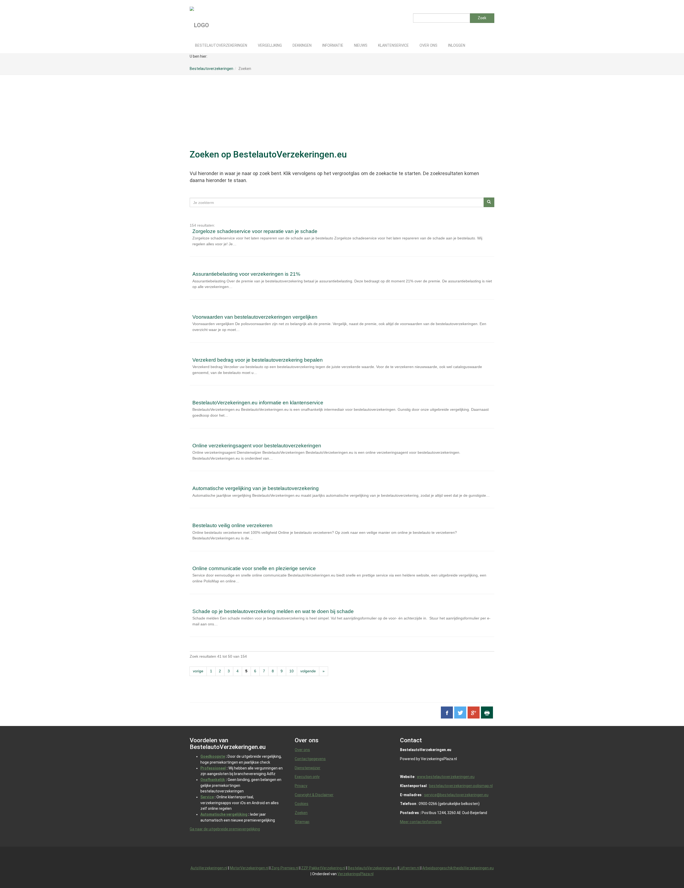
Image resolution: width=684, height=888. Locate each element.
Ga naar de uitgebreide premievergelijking (225, 829)
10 (291, 671)
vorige (198, 671)
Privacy (301, 786)
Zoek (482, 18)
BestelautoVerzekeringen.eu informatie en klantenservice (257, 402)
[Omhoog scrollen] (667, 871)
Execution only (307, 777)
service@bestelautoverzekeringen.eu (456, 795)
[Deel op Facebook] (447, 713)
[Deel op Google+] (474, 713)
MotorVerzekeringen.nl (249, 868)
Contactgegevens (310, 759)
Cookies (301, 804)
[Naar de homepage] (234, 18)
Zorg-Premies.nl (285, 868)
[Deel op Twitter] (460, 713)
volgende (308, 671)
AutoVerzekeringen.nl (209, 868)
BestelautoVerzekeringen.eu (372, 868)
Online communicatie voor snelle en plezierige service (254, 568)
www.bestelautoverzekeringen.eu (446, 777)
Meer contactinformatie (421, 822)
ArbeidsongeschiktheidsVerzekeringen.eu (458, 868)
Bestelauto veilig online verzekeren (232, 525)
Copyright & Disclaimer (314, 795)
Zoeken (301, 813)
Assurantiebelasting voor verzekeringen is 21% (246, 274)
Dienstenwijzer (307, 768)
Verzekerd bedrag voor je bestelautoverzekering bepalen (257, 360)
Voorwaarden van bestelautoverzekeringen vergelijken (254, 317)
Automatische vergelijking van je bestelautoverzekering (255, 488)
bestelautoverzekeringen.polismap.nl (461, 786)
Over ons (302, 750)
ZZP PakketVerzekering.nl (323, 868)
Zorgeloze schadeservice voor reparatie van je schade (254, 231)
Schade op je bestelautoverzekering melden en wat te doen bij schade (273, 611)
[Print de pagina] (487, 713)
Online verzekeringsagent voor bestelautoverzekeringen (256, 445)
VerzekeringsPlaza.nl (355, 874)
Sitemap (302, 822)
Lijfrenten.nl (410, 868)
